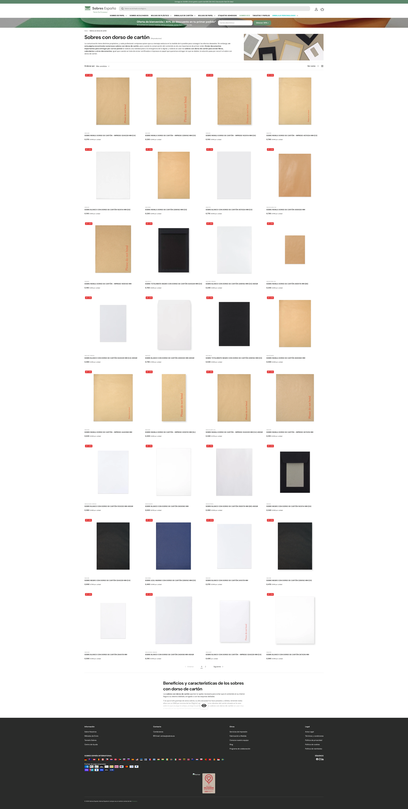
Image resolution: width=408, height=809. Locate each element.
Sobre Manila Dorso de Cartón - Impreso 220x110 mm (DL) (170, 432)
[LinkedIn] (322, 759)
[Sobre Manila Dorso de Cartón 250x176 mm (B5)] (295, 250)
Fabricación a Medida (238, 736)
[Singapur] (218, 759)
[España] (133, 759)
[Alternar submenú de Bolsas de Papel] (214, 15)
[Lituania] (184, 759)
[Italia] (175, 759)
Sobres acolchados (139, 15)
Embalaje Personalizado (284, 15)
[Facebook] (317, 759)
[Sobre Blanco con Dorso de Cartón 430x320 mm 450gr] (173, 324)
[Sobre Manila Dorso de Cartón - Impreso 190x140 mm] (113, 250)
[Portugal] (205, 759)
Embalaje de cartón (183, 15)
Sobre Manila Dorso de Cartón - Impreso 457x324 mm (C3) (291, 135)
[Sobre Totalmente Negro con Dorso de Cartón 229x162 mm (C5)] (234, 324)
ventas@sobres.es (167, 736)
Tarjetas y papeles (261, 15)
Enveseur (134, 801)
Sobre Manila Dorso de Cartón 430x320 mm (285, 210)
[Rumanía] (214, 759)
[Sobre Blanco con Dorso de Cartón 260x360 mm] (173, 472)
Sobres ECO (244, 15)
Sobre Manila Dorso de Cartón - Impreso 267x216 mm (289, 432)
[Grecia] (154, 759)
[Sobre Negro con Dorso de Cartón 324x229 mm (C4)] (113, 547)
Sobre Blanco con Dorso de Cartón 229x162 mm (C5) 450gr (232, 284)
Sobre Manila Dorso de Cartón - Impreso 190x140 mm (107, 284)
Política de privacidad (313, 740)
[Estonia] (141, 759)
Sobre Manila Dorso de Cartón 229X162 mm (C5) (166, 210)
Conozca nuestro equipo (239, 740)
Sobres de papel (117, 15)
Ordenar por (89, 66)
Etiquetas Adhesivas (227, 15)
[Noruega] (188, 759)
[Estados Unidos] (137, 759)
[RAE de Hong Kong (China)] (210, 759)
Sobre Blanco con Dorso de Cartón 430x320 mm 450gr (169, 358)
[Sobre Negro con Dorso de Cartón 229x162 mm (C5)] (295, 547)
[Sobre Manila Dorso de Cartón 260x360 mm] (295, 324)
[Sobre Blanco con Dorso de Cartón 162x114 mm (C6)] (113, 176)
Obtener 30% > (262, 23)
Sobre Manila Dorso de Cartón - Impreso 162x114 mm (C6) (231, 135)
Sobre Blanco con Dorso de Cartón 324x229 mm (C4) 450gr (110, 358)
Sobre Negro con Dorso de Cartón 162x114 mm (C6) (288, 506)
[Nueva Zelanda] (193, 759)
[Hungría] (158, 759)
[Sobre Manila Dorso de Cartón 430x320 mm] (295, 176)
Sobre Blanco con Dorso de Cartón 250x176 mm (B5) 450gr (232, 506)
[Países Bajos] (197, 759)
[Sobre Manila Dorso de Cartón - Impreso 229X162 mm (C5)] (173, 102)
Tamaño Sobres (90, 740)
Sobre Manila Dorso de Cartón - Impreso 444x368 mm (108, 432)
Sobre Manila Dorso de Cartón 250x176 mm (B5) (287, 284)
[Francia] (150, 759)
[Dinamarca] (115, 759)
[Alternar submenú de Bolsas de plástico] (170, 15)
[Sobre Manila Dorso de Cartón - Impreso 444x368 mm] (113, 398)
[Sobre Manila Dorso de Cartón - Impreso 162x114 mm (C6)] (234, 102)
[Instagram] (320, 759)
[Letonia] (180, 759)
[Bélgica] (98, 759)
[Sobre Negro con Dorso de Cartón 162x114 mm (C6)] (295, 472)
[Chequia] (107, 759)
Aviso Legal (309, 732)
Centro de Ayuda (91, 744)
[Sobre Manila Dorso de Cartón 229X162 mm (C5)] (173, 176)
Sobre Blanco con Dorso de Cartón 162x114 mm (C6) (107, 210)
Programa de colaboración (240, 749)
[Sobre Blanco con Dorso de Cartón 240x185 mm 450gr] (173, 621)
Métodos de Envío (91, 736)
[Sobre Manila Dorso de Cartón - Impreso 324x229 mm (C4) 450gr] (234, 398)
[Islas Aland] (171, 759)
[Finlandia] (145, 759)
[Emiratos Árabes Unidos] (120, 759)
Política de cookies (312, 744)
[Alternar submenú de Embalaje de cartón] (194, 15)
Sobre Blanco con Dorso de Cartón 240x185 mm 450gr (169, 655)
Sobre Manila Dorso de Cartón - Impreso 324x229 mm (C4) (110, 135)
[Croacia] (111, 759)
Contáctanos (158, 732)
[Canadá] (103, 759)
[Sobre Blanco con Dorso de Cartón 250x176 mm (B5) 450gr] (234, 472)
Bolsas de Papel (205, 15)
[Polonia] (201, 759)
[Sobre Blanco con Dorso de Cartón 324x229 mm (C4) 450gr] (113, 324)
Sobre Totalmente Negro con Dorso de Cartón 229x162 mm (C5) (234, 358)
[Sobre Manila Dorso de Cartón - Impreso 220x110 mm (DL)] (173, 398)
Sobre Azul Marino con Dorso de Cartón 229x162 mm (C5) (170, 580)
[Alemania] (85, 759)
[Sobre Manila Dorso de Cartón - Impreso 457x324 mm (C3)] (295, 102)
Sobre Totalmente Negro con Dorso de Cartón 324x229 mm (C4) (173, 284)
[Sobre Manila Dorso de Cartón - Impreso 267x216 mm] (295, 398)
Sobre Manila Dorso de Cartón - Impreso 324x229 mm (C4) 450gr (234, 432)
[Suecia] (223, 759)
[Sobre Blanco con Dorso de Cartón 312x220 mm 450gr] (113, 472)
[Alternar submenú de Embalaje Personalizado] (297, 15)
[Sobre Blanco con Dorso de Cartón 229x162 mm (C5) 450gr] (234, 250)
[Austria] (94, 759)
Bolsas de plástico (160, 15)
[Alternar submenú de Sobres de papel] (126, 15)
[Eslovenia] (128, 759)
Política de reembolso (313, 749)
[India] (163, 759)
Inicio (86, 31)
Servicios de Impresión (238, 732)
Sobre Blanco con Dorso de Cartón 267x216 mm (287, 655)
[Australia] (90, 759)
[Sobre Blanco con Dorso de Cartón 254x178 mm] (113, 621)
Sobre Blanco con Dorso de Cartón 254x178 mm (105, 655)
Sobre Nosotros (90, 732)
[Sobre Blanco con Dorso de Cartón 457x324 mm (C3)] (234, 176)
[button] (322, 9)
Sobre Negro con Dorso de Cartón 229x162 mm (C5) (289, 580)
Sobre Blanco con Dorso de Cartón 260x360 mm (166, 506)
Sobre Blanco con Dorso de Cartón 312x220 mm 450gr (108, 506)
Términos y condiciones (314, 736)
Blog (231, 744)
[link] (189, 666)
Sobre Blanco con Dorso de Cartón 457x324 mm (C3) (229, 210)
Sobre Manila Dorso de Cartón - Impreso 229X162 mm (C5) (170, 135)
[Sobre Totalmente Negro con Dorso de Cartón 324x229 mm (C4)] (173, 250)
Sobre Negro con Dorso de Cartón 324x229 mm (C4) (107, 580)
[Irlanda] (167, 759)
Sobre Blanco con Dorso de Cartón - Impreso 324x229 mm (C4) (233, 655)
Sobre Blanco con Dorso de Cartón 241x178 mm (227, 580)
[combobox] (214, 8)
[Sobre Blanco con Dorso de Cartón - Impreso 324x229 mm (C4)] (234, 621)
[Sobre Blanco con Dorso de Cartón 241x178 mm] (234, 547)
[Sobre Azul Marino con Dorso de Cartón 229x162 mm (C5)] (173, 547)
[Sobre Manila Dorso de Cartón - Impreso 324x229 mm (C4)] (113, 102)
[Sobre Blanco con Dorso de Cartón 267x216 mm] (295, 621)
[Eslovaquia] (124, 759)
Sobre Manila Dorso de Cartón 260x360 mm (285, 358)
